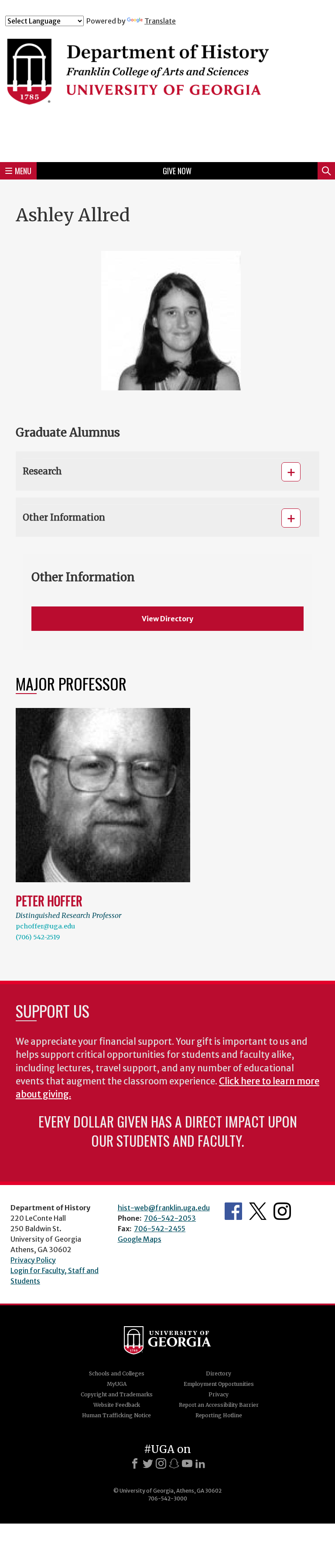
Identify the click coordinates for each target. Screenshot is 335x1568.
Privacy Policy (33, 1260)
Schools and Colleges (116, 1373)
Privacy (219, 1394)
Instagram (282, 1211)
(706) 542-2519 (38, 937)
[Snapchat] (174, 1463)
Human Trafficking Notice (116, 1415)
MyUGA (116, 1384)
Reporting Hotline (218, 1415)
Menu (23, 170)
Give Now (177, 170)
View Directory (167, 618)
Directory (218, 1373)
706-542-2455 (159, 1228)
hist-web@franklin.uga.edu (164, 1207)
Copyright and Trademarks (117, 1394)
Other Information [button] (64, 517)
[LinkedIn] (200, 1463)
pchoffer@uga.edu (45, 926)
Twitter (258, 1211)
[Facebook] (135, 1463)
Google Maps (139, 1239)
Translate (160, 21)
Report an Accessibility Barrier (219, 1405)
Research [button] (42, 471)
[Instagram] (161, 1463)
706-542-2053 (170, 1218)
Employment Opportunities (219, 1384)
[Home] (167, 90)
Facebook (233, 1211)
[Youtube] (187, 1463)
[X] (148, 1463)
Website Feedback (116, 1405)
